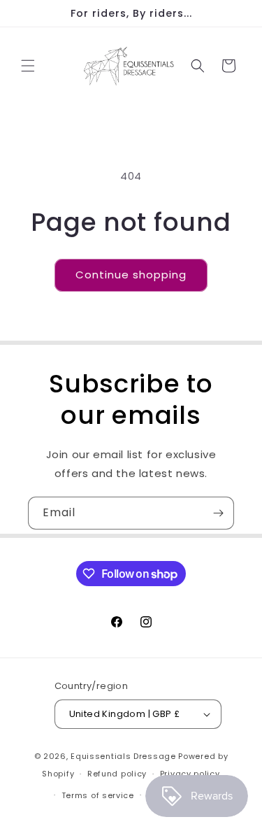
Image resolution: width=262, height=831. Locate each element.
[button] (28, 65)
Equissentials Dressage (123, 756)
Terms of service (97, 795)
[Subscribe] (218, 513)
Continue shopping (131, 274)
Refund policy (117, 773)
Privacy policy (190, 773)
